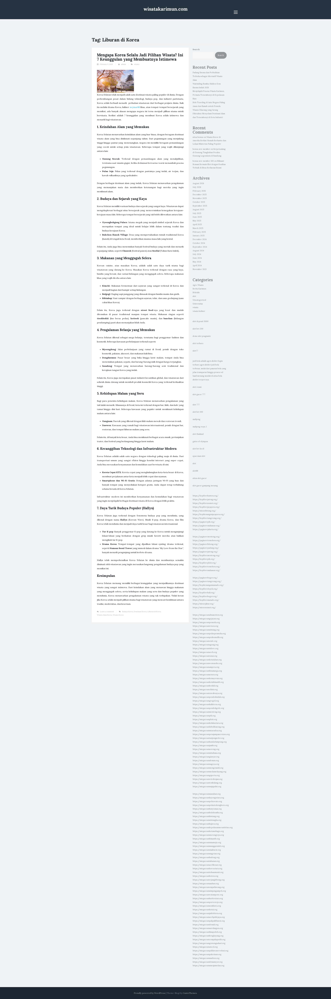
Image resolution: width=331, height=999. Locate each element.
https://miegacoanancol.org (205, 947)
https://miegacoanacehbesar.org (207, 865)
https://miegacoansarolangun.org (208, 928)
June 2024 (197, 258)
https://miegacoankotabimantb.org (208, 682)
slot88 (195, 471)
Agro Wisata (198, 285)
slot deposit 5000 (200, 321)
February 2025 (199, 232)
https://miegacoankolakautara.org (208, 723)
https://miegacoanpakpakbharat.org (209, 921)
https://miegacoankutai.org (205, 909)
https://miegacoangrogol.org (206, 701)
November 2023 (199, 269)
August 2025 (198, 209)
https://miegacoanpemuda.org (206, 622)
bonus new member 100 (203, 161)
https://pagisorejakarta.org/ (205, 529)
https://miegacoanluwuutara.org (207, 868)
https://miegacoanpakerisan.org (207, 954)
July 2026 (197, 187)
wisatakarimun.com (166, 9)
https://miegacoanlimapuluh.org (207, 932)
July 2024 (197, 254)
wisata (136, 64)
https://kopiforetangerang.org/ (207, 518)
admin (123, 64)
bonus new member (201, 149)
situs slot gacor (200, 478)
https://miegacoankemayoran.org (208, 678)
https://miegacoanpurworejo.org (208, 902)
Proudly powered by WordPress (149, 993)
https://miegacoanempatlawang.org (208, 887)
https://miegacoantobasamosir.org (208, 872)
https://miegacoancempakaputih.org (209, 939)
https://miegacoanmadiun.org (206, 958)
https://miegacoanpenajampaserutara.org (211, 734)
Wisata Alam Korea (104, 615)
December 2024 (199, 239)
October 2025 (199, 202)
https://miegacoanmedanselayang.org (209, 771)
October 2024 (199, 243)
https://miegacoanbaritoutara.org (208, 898)
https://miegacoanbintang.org (206, 816)
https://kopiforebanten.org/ (205, 496)
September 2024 (200, 247)
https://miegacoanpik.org (204, 716)
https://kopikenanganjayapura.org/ (209, 514)
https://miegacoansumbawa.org (207, 906)
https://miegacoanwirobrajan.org (207, 779)
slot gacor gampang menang (205, 485)
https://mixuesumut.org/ (204, 607)
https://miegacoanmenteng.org (207, 712)
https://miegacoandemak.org (206, 924)
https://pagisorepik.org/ (204, 522)
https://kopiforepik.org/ (204, 559)
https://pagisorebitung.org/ (205, 544)
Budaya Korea (127, 612)
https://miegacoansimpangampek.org (209, 891)
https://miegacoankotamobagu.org (208, 831)
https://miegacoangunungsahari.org (209, 943)
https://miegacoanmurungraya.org (208, 835)
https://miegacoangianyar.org (206, 757)
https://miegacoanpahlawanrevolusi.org (210, 951)
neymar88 (135, 107)
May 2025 (197, 221)
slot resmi (197, 387)
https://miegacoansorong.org (206, 749)
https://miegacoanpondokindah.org (209, 697)
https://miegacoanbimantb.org (206, 839)
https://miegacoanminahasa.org (207, 753)
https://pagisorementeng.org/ (206, 537)
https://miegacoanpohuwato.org (207, 801)
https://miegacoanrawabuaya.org (207, 693)
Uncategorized (199, 300)
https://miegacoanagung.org (206, 645)
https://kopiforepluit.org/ (205, 563)
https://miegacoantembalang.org (207, 783)
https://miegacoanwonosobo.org (207, 663)
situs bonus (198, 137)
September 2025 (200, 206)
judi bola (196, 361)
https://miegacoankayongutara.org (208, 798)
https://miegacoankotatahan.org (207, 660)
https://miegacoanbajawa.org (206, 824)
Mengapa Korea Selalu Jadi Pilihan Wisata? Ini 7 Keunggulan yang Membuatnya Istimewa (140, 57)
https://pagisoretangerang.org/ (207, 581)
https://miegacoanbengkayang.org (208, 936)
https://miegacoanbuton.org (205, 876)
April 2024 (197, 265)
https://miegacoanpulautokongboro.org (211, 805)
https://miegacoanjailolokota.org (207, 913)
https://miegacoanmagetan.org (206, 853)
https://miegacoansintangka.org (207, 820)
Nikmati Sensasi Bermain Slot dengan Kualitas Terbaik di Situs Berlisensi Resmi (209, 164)
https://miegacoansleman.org (206, 760)
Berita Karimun (199, 289)
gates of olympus (200, 441)
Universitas (198, 304)
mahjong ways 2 (200, 427)
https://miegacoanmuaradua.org (207, 730)
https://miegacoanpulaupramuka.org (209, 633)
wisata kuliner (199, 311)
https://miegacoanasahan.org (206, 883)
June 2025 (197, 217)
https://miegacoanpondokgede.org (208, 708)
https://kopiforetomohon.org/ (206, 566)
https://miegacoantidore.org (205, 648)
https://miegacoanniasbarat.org (207, 850)
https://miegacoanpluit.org (205, 719)
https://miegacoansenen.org (205, 674)
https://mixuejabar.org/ (203, 604)
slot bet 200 (198, 329)
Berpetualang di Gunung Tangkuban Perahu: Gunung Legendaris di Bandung (209, 152)
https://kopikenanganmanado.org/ (208, 585)
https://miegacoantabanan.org (206, 861)
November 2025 (200, 198)
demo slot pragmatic (202, 336)
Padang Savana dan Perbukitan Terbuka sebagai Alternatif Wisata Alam (207, 76)
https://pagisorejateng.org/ (205, 552)
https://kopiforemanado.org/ (206, 600)
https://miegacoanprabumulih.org (208, 637)
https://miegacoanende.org (205, 641)
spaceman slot (199, 456)
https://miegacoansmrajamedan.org (208, 965)
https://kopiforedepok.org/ (205, 589)
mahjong (196, 419)
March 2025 (198, 228)
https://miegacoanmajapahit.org (207, 786)
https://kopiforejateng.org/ (205, 499)
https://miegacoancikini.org (205, 689)
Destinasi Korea (140, 612)
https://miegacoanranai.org (205, 656)
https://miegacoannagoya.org (206, 764)
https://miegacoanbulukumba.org (208, 812)
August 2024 (198, 250)
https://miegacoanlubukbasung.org (208, 727)
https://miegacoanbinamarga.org (207, 671)
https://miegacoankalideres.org (207, 704)
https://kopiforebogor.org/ (205, 596)
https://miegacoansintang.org (206, 630)
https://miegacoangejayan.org (206, 619)
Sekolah (196, 292)
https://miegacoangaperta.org (206, 775)
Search (196, 49)
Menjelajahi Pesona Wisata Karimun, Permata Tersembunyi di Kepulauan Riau (208, 95)
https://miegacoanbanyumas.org (207, 809)
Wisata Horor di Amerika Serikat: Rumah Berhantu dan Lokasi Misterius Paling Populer (209, 140)
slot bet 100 (198, 412)
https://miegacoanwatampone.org (208, 895)
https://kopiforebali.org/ (204, 592)
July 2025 (197, 213)
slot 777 (196, 405)
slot (194, 296)
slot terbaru (198, 343)
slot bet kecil (198, 449)
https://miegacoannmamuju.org (207, 842)
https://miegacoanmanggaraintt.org (209, 846)
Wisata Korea (118, 615)
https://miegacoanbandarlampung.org (210, 742)
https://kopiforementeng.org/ (206, 555)
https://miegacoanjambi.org (205, 745)
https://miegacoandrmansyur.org (208, 962)
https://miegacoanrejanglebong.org (209, 880)
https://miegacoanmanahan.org (207, 794)
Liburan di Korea (154, 612)
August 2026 (198, 183)
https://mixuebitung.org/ (204, 511)
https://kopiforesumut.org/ (205, 503)
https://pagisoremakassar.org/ (206, 526)
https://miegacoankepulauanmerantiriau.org (213, 827)
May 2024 (197, 262)
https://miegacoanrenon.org (205, 626)
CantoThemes (190, 993)
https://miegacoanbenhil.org (205, 686)
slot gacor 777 (199, 394)
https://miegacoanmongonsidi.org (208, 768)
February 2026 (199, 191)
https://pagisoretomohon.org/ (207, 540)
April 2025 (197, 224)
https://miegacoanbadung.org (206, 857)
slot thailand (198, 434)
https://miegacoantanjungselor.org (208, 738)
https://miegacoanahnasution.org (208, 615)
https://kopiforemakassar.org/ (206, 570)
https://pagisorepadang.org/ (206, 548)
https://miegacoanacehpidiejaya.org (209, 917)
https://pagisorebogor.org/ (205, 578)
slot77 (195, 351)
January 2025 (199, 235)
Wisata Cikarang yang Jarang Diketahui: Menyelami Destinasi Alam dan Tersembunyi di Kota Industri (209, 114)
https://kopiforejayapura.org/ (206, 507)
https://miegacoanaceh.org (205, 652)
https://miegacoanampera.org (206, 667)
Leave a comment (107, 612)
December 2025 (200, 194)
